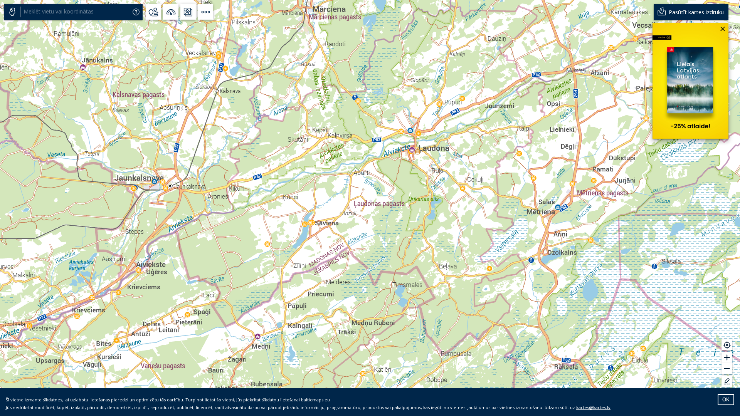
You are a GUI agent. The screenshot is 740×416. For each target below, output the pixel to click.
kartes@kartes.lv (593, 407)
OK (726, 400)
